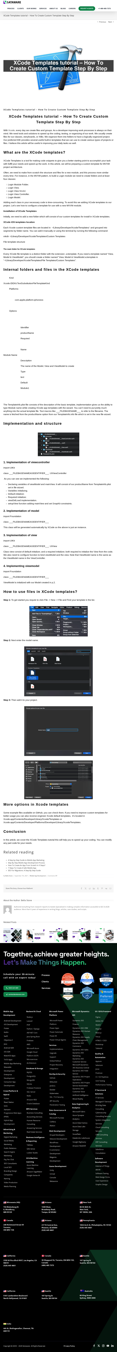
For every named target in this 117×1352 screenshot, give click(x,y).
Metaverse (54, 1181)
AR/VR (98, 1170)
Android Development (12, 1021)
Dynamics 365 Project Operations (81, 1078)
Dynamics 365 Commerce (78, 1044)
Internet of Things (102, 1166)
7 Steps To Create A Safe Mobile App (22, 868)
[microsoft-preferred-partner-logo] (106, 989)
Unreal (52, 1174)
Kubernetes (54, 1093)
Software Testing (102, 1173)
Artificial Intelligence (80, 1095)
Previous (102, 22)
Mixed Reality (78, 1099)
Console (53, 1177)
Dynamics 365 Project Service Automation (81, 1084)
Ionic (6, 1106)
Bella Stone (9, 876)
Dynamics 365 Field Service (80, 1072)
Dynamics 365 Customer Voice (79, 1090)
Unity (52, 1170)
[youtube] (108, 1346)
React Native (9, 1102)
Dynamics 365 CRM (80, 1028)
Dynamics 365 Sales (80, 1049)
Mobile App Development (38, 876)
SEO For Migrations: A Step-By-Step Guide (24, 870)
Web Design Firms (103, 1177)
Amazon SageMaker (34, 1171)
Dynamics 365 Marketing (78, 1054)
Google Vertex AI (33, 1175)
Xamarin (7, 1109)
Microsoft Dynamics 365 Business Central (81, 1066)
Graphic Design (102, 1184)
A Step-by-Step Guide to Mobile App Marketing (26, 860)
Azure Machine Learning (32, 1166)
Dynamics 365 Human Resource (81, 1032)
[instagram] (103, 1346)
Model (22, 191)
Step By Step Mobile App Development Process (26, 863)
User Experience (102, 1181)
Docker (52, 1089)
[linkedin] (112, 1346)
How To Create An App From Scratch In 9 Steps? (26, 865)
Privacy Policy (69, 1346)
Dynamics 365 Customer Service (79, 1060)
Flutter (6, 1098)
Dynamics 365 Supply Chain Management (81, 1038)
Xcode (11, 130)
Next (110, 22)
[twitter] (99, 1346)
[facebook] (94, 1346)
